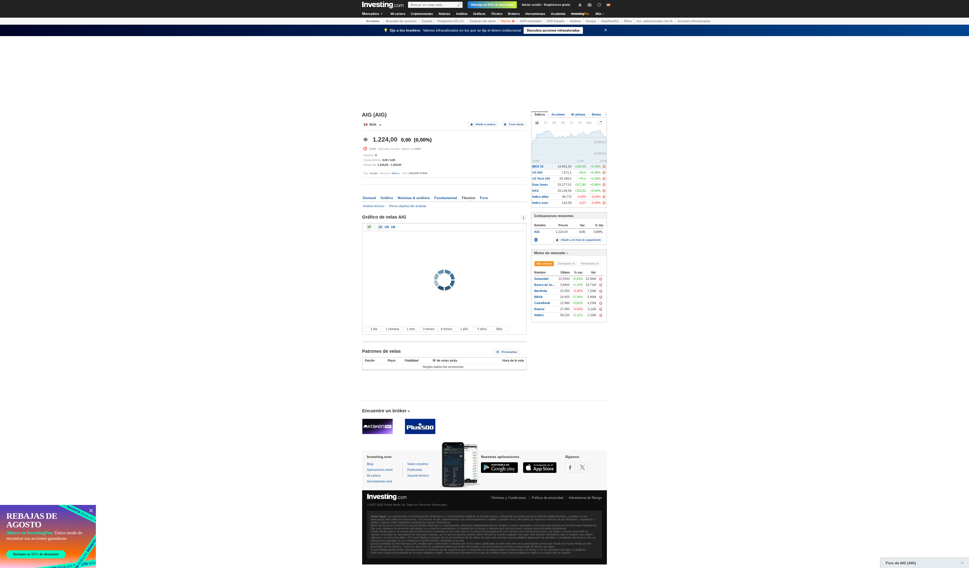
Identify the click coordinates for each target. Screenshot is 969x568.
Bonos (596, 114)
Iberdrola (540, 291)
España (427, 21)
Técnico (496, 14)
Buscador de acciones (401, 21)
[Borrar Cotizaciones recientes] (536, 238)
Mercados (370, 14)
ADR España (555, 21)
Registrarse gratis (557, 5)
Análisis (462, 14)
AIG (537, 232)
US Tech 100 (541, 178)
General (369, 198)
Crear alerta (516, 124)
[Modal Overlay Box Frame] (48, 536)
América (575, 21)
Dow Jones (540, 184)
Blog (370, 464)
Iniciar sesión (531, 5)
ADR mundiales (531, 21)
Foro (484, 198)
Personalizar (509, 351)
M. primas (578, 114)
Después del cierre (483, 21)
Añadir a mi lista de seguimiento (581, 239)
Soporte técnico (418, 475)
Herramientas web (379, 481)
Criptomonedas (422, 14)
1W (386, 227)
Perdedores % (590, 263)
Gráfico (387, 198)
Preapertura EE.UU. (451, 21)
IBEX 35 (538, 166)
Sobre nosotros (417, 464)
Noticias (444, 14)
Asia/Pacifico (610, 21)
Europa (591, 21)
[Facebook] (570, 467)
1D (380, 227)
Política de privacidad (547, 498)
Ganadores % (566, 263)
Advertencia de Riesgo (585, 498)
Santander (541, 279)
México (396, 173)
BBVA (538, 297)
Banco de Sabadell (547, 285)
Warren (506, 21)
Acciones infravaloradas (694, 21)
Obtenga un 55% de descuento (492, 5)
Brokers (514, 14)
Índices (540, 114)
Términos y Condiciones (508, 498)
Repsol (539, 309)
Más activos (544, 263)
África (628, 21)
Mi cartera (398, 14)
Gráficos (479, 14)
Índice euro (540, 203)
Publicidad (414, 470)
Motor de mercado (550, 253)
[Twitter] (582, 467)
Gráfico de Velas (369, 227)
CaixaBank (542, 303)
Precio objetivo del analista (407, 206)
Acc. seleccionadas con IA (654, 21)
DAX (535, 191)
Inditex (539, 315)
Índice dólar (540, 197)
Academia (558, 14)
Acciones (373, 21)
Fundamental (445, 198)
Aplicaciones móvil (380, 470)
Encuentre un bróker (384, 410)
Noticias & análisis (414, 198)
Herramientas (535, 14)
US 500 (537, 172)
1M (393, 227)
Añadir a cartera (485, 124)
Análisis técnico (373, 206)
